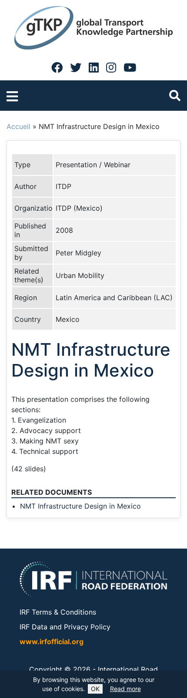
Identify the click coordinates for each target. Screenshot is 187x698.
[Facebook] (57, 67)
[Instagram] (111, 67)
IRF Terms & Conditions (58, 612)
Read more (125, 688)
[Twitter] (75, 67)
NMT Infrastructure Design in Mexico (80, 506)
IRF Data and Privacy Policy (65, 626)
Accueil (18, 126)
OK (95, 688)
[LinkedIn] (94, 67)
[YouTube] (130, 67)
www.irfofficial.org (51, 641)
